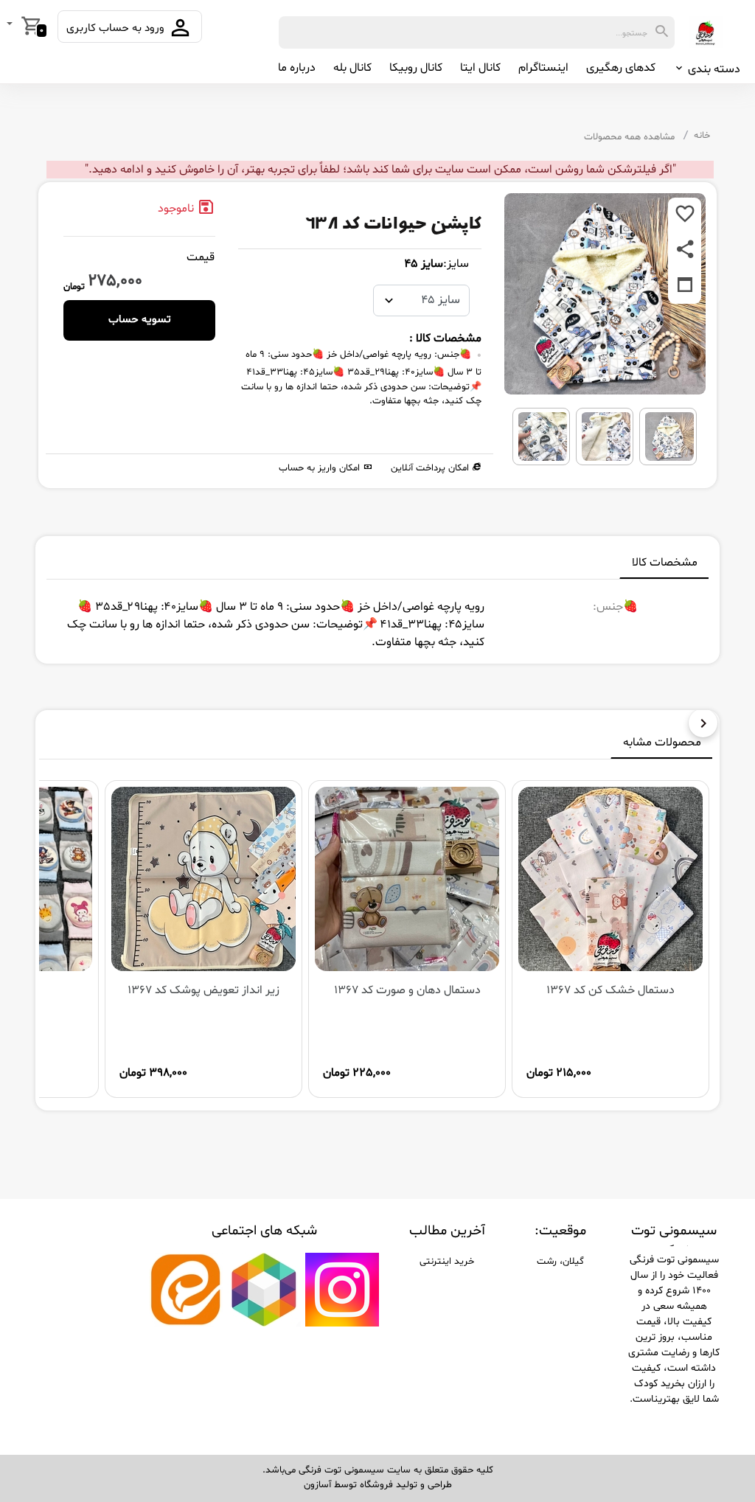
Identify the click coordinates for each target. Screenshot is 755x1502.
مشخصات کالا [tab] (664, 562)
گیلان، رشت (560, 1261)
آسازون (317, 1485)
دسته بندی (712, 69)
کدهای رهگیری (620, 68)
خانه (702, 135)
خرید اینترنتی (447, 1261)
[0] (11, 25)
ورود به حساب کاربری (116, 28)
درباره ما (297, 68)
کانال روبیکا (415, 68)
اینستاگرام (543, 68)
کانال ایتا (480, 68)
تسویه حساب (139, 319)
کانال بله (352, 68)
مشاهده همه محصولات (629, 137)
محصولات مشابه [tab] (662, 742)
